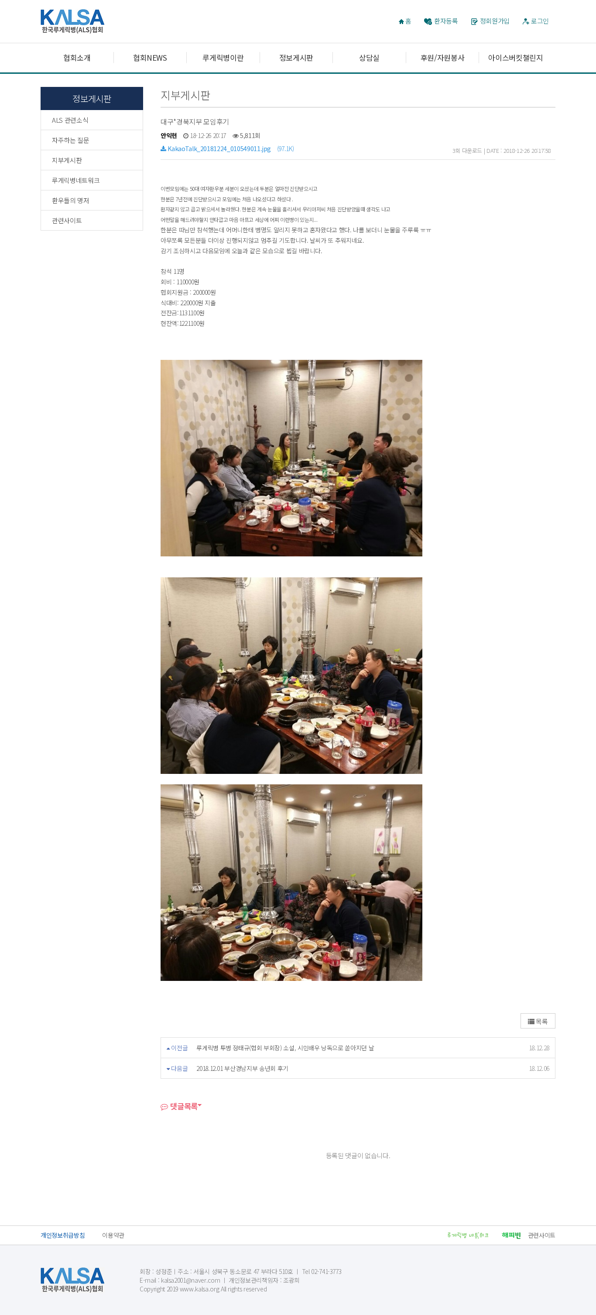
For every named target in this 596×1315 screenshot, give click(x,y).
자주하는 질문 (70, 140)
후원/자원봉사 (443, 57)
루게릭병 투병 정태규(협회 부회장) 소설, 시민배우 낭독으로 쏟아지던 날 (285, 1047)
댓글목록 (183, 1106)
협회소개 (77, 57)
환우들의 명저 (70, 200)
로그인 (540, 20)
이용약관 (113, 1235)
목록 (541, 1021)
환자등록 (446, 20)
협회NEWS (150, 57)
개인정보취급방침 (63, 1235)
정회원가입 (495, 20)
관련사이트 (67, 220)
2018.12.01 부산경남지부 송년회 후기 (242, 1068)
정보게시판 (296, 57)
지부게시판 (67, 160)
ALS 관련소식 (70, 119)
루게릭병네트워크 (75, 180)
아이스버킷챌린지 (515, 57)
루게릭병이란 (222, 57)
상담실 (369, 57)
